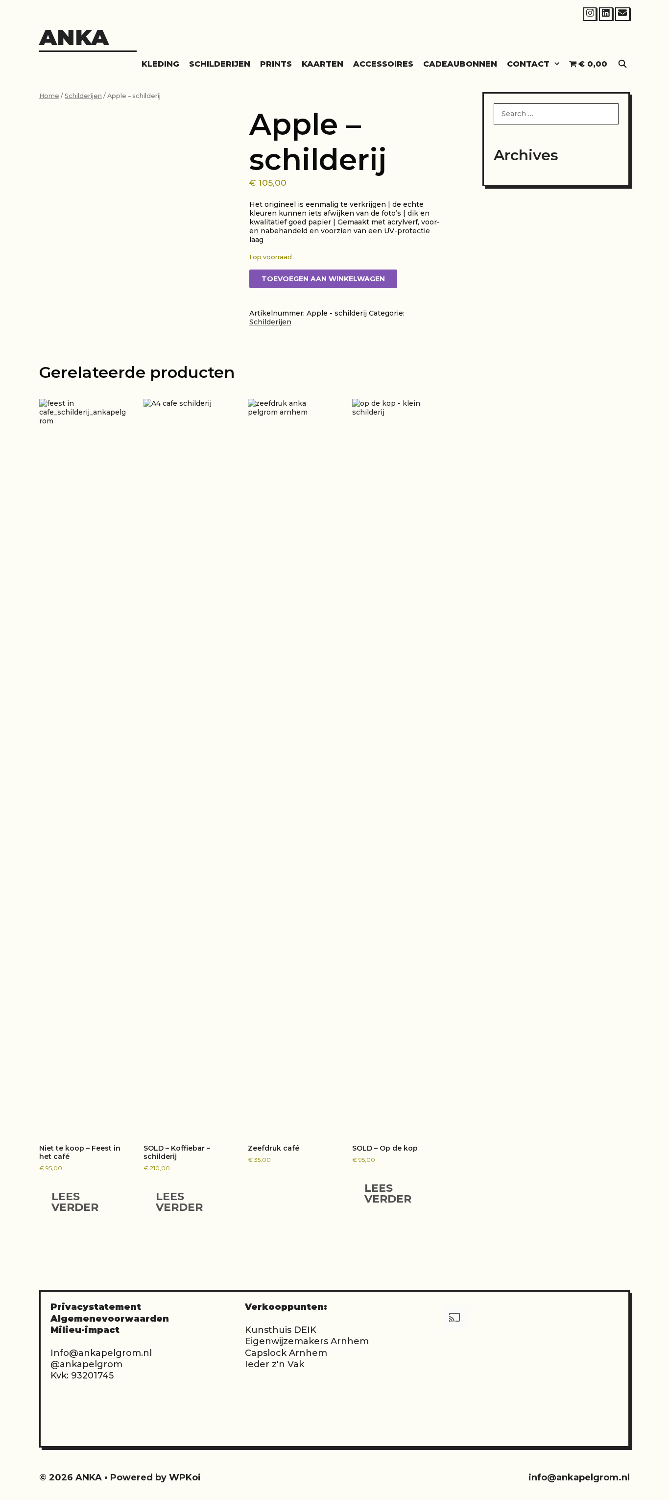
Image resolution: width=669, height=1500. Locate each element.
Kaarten (322, 64)
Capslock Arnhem (286, 1353)
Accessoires (383, 64)
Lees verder (74, 1202)
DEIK (305, 1330)
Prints (276, 64)
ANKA (74, 37)
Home (49, 95)
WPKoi (185, 1477)
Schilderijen (219, 64)
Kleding (160, 64)
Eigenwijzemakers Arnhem (307, 1341)
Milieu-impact (84, 1330)
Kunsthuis (268, 1330)
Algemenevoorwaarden (109, 1318)
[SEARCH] (622, 63)
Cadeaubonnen (460, 64)
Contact (528, 64)
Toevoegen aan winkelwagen (323, 278)
